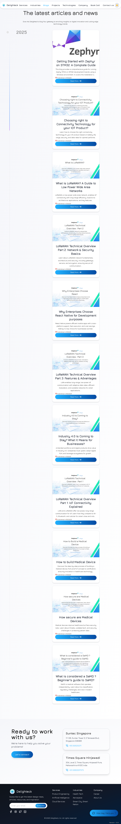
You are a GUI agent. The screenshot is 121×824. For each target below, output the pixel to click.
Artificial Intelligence (60, 798)
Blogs (46, 5)
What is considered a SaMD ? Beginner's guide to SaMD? (76, 678)
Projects (56, 5)
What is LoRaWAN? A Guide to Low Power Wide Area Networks (76, 187)
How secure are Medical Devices (76, 619)
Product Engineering (60, 794)
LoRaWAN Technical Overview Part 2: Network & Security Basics (76, 249)
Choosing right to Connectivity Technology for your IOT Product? (75, 124)
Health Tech (78, 794)
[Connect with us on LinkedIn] (25, 811)
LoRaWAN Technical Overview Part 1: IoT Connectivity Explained (76, 502)
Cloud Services (58, 801)
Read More (74, 81)
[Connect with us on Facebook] (10, 811)
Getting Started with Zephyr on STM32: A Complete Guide (75, 63)
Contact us (108, 5)
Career (96, 794)
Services (23, 5)
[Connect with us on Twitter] (20, 811)
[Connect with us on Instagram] (15, 811)
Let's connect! (22, 754)
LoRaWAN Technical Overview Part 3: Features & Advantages (76, 376)
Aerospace (77, 798)
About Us (98, 798)
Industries (35, 5)
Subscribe (41, 806)
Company (83, 5)
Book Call (95, 5)
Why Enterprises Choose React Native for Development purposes (75, 315)
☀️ (117, 5)
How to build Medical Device (75, 562)
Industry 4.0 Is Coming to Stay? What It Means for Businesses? (75, 440)
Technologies (69, 5)
